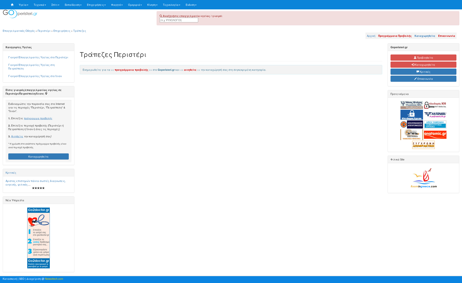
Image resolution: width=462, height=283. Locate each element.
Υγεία (23, 4)
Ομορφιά (134, 4)
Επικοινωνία (425, 78)
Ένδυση (190, 4)
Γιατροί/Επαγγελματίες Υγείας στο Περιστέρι (38, 57)
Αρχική (371, 36)
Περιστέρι (44, 30)
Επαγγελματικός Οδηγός (19, 30)
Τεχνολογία (170, 4)
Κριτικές (11, 172)
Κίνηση (151, 4)
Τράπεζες (79, 30)
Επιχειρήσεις (95, 4)
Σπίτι (54, 4)
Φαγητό (116, 4)
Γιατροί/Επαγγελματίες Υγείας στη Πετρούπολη (31, 66)
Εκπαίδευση (72, 4)
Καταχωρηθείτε (38, 156)
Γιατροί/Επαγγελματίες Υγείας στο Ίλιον (35, 76)
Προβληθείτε (424, 57)
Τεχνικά (39, 4)
